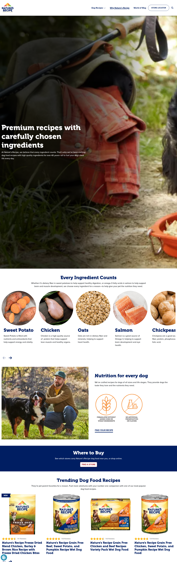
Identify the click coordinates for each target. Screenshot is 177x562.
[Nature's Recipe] (8, 8)
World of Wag (140, 7)
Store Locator (158, 7)
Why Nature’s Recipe (119, 7)
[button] (10, 358)
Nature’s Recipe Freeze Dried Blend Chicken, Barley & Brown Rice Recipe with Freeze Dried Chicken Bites (22, 548)
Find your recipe (104, 430)
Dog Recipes (97, 7)
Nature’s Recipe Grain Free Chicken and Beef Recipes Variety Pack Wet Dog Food (109, 546)
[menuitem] (98, 8)
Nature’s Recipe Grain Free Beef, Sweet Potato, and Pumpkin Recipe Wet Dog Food (64, 548)
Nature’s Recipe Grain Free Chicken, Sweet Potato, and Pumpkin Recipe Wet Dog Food (154, 548)
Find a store (88, 464)
